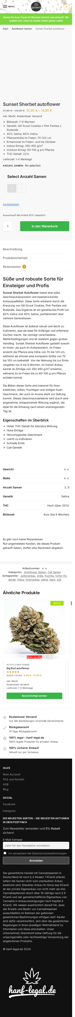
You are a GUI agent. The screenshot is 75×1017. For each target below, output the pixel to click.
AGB (5, 784)
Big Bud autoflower (18, 668)
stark (52, 579)
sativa (44, 579)
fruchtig (49, 575)
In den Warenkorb (45, 226)
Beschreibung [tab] (12, 249)
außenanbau (28, 575)
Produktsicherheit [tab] (15, 258)
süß (59, 579)
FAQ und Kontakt (13, 779)
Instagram (9, 810)
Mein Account (11, 774)
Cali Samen (54, 572)
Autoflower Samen (22, 28)
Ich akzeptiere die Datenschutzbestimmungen (37, 853)
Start (5, 28)
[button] (66, 6)
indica (20, 579)
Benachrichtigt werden (34, 695)
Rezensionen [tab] (14, 267)
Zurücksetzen (11, 204)
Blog (5, 789)
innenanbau (33, 579)
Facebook (9, 804)
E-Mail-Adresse (12, 839)
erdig (40, 575)
